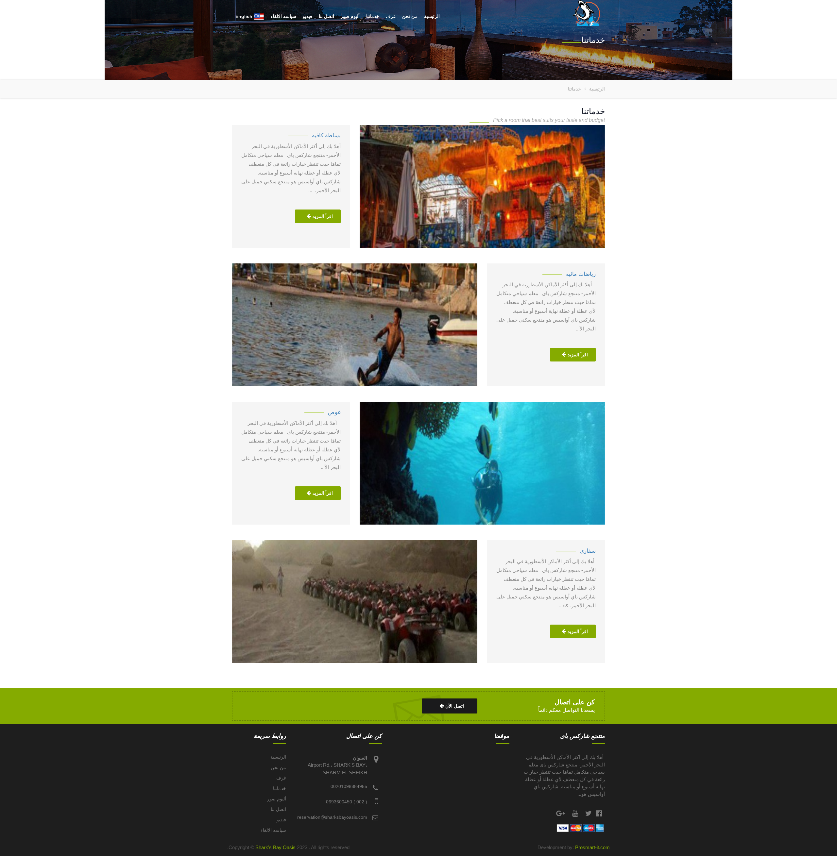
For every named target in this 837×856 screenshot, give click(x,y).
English (244, 16)
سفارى (588, 550)
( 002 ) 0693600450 (346, 801)
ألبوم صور (350, 16)
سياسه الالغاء (283, 16)
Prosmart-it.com (592, 847)
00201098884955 (349, 786)
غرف (391, 16)
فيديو (307, 16)
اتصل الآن (454, 706)
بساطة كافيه (326, 135)
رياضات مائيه (581, 274)
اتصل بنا (326, 16)
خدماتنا (372, 16)
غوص (334, 412)
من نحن (410, 16)
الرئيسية (432, 16)
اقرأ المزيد (322, 216)
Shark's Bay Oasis (276, 847)
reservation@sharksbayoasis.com (332, 817)
